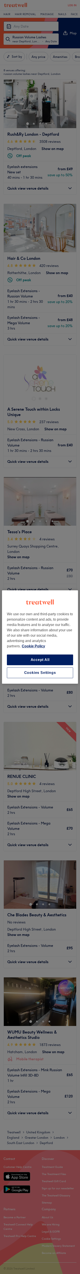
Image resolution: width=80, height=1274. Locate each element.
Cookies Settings (40, 673)
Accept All (40, 660)
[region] (40, 637)
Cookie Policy (33, 646)
